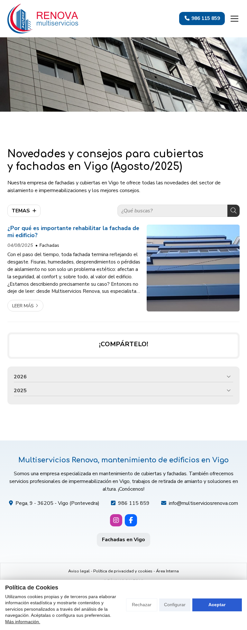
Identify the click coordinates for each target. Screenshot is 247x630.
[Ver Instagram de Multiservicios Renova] (116, 520)
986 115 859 (134, 503)
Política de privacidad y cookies (122, 571)
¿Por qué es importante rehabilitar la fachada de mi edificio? (73, 232)
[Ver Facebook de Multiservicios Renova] (131, 520)
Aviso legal (79, 571)
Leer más (23, 305)
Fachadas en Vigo (123, 539)
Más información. (22, 621)
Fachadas (49, 245)
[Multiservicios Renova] (42, 18)
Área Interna (167, 571)
